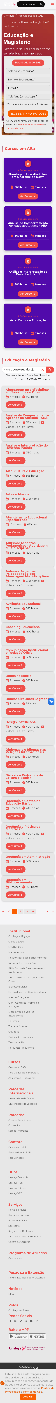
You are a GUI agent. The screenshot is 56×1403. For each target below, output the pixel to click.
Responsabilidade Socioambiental (27, 957)
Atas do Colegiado (18, 997)
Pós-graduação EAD (19, 1152)
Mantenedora (16, 952)
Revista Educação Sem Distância (26, 1277)
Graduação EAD (17, 1067)
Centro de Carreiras (19, 1242)
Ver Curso (28, 197)
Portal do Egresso (18, 1215)
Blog (11, 1294)
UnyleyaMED (15, 1182)
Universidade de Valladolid (22, 1103)
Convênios (14, 1125)
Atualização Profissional (21, 1078)
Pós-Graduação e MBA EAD (23, 1072)
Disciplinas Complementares (24, 1236)
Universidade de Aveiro (21, 1098)
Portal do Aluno (17, 1209)
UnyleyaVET (15, 1193)
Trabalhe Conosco (18, 1026)
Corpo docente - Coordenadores (27, 992)
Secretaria (14, 1225)
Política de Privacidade (31, 124)
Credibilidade (15, 947)
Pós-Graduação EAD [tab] (28, 62)
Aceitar (28, 1396)
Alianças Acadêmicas (19, 1120)
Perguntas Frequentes (21, 1047)
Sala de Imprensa (18, 1130)
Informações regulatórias (22, 963)
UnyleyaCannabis (18, 1177)
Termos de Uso (14, 128)
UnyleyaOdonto (17, 1188)
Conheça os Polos (18, 1310)
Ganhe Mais (14, 1258)
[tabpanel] (28, 93)
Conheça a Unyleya (19, 936)
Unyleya (8, 15)
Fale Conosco (16, 1157)
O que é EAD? (16, 941)
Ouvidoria (13, 1031)
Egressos (13, 1021)
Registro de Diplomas (20, 1231)
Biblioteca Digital (18, 986)
